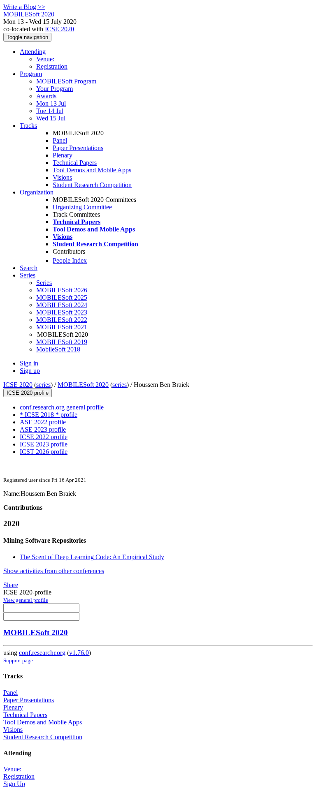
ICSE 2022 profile (43, 436)
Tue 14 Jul (49, 110)
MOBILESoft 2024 (61, 304)
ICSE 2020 (59, 28)
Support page (18, 660)
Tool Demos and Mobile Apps (92, 170)
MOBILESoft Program (66, 81)
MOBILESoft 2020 (83, 384)
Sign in (29, 363)
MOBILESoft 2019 (61, 341)
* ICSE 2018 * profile (48, 414)
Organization (36, 192)
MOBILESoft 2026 (61, 290)
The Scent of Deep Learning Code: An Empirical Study (92, 556)
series (43, 384)
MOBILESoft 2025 (61, 297)
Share (10, 584)
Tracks (28, 125)
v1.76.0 (79, 652)
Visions (62, 177)
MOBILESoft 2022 (61, 319)
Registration (51, 66)
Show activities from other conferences (53, 570)
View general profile (25, 600)
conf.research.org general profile (62, 407)
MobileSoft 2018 (58, 349)
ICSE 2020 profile (28, 393)
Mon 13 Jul (51, 103)
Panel (60, 140)
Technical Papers (75, 162)
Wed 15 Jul (50, 118)
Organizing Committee (82, 207)
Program (31, 73)
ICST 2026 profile (43, 451)
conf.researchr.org (42, 652)
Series (44, 282)
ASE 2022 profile (43, 422)
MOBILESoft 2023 (61, 312)
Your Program (54, 88)
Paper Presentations (78, 147)
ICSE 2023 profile (43, 444)
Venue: (45, 59)
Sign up (30, 370)
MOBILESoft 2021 (61, 327)
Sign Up (14, 783)
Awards (46, 96)
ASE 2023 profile (43, 429)
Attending (33, 51)
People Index (70, 260)
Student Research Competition (92, 184)
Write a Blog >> (24, 6)
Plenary (62, 155)
